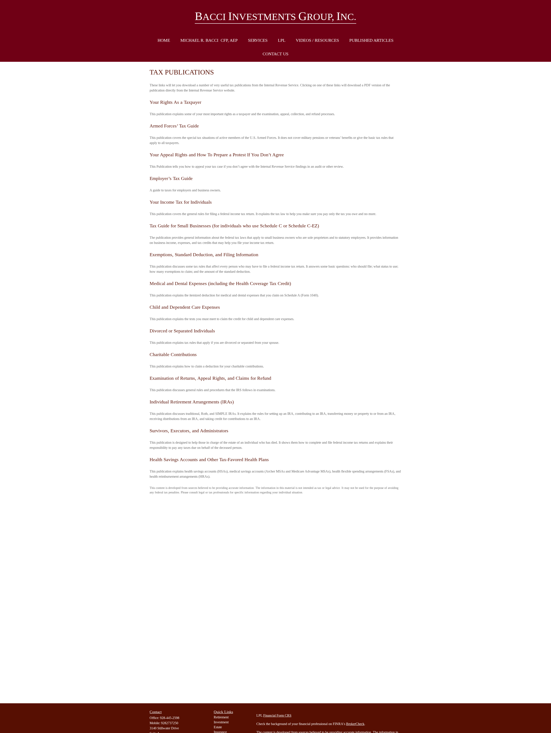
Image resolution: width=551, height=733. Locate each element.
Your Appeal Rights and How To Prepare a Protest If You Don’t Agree (217, 154)
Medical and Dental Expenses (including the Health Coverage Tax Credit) (220, 283)
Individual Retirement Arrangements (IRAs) (192, 401)
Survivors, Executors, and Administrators (189, 430)
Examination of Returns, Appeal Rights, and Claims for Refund (210, 378)
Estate (218, 727)
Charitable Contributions (173, 354)
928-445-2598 (169, 718)
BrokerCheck (355, 724)
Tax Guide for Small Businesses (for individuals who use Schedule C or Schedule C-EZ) (234, 225)
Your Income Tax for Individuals (181, 202)
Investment (221, 722)
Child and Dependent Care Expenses (185, 307)
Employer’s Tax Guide (171, 178)
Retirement (221, 717)
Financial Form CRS (277, 715)
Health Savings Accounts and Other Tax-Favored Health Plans (209, 459)
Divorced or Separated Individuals (182, 330)
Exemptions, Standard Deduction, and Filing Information (204, 254)
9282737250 (169, 723)
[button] (163, 40)
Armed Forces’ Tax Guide (174, 126)
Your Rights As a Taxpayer (175, 102)
